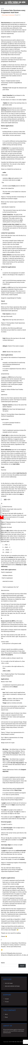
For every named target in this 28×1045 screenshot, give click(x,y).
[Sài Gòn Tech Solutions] (15, 2)
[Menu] (2, 2)
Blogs (2, 8)
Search (3, 962)
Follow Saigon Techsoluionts (8, 15)
